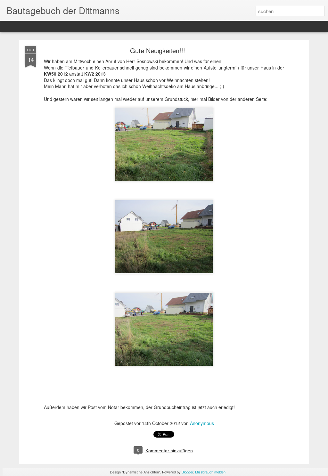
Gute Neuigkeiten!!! (157, 50)
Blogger (187, 471)
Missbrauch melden (210, 471)
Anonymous (202, 423)
